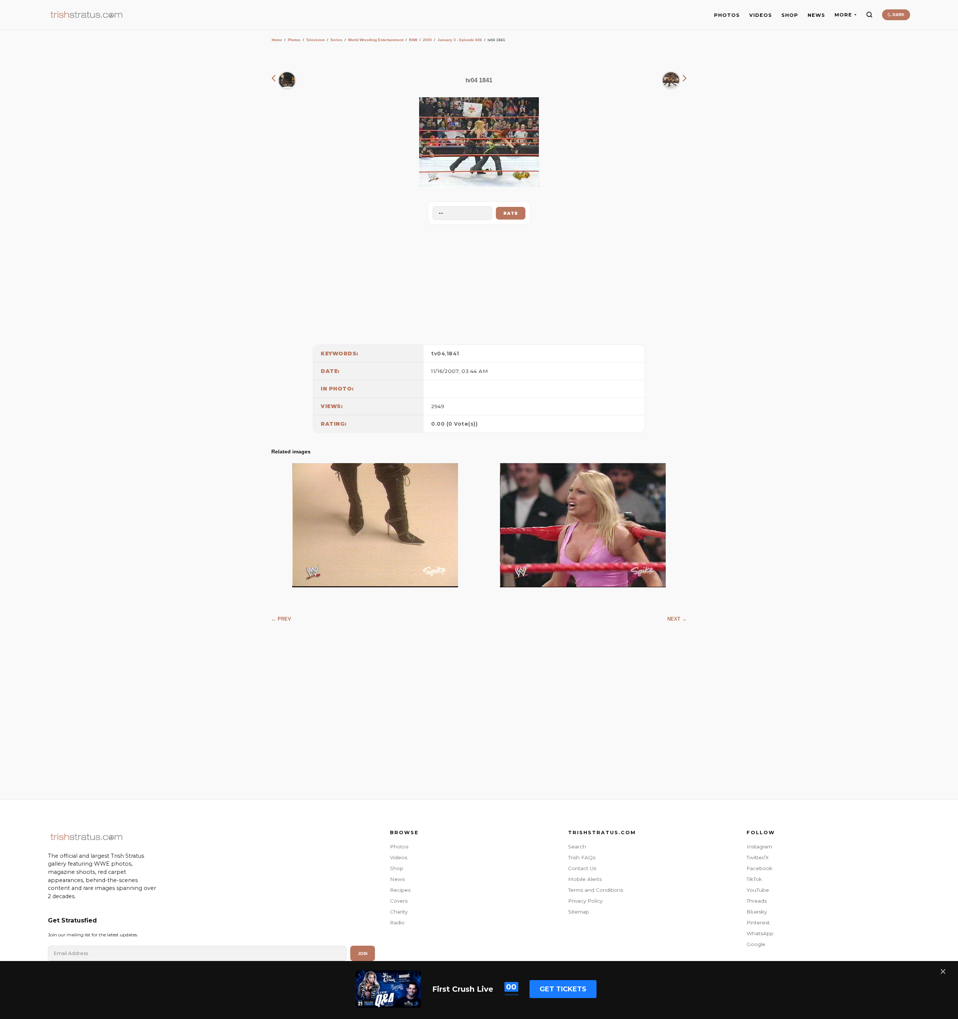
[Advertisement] (479, 283)
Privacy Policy (585, 901)
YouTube (758, 890)
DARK (897, 14)
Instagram (759, 847)
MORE (843, 15)
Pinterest (758, 922)
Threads (757, 901)
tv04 (438, 354)
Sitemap (578, 912)
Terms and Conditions (595, 890)
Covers (399, 901)
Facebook (759, 868)
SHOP (789, 15)
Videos (398, 857)
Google (756, 944)
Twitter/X (758, 857)
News (397, 879)
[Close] (943, 971)
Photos (294, 40)
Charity (399, 912)
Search (577, 847)
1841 (452, 354)
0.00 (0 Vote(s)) (454, 424)
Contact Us (582, 868)
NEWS (816, 15)
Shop (396, 868)
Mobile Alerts (585, 879)
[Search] (869, 14)
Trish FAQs (581, 857)
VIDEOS (760, 15)
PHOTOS (727, 15)
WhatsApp (760, 933)
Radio (397, 922)
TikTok (754, 879)
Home (277, 40)
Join (362, 953)
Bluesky (757, 912)
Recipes (400, 890)
